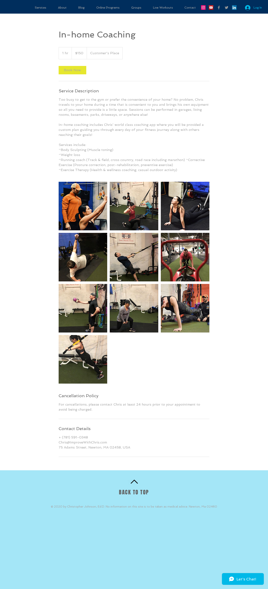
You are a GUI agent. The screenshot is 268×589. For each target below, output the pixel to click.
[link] (72, 70)
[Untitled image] (83, 206)
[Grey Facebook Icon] (218, 7)
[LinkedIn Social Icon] (234, 7)
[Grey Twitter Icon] (226, 7)
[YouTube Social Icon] (211, 7)
